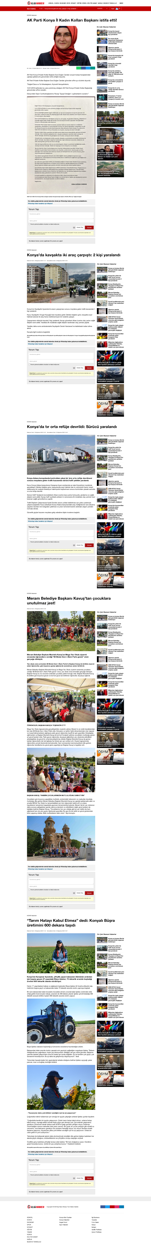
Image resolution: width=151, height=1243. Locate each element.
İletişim (94, 1227)
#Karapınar (34, 1147)
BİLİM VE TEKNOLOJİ (110, 3)
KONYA (56, 3)
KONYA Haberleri (32, 15)
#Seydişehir (85, 335)
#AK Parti (29, 196)
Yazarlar (94, 1220)
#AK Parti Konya (36, 196)
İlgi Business (96, 1217)
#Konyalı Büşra (58, 1147)
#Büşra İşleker (50, 1147)
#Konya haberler (42, 335)
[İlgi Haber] (35, 5)
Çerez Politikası (96, 1232)
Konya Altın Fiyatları (65, 1217)
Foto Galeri (95, 1222)
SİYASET (73, 3)
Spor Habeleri (63, 1225)
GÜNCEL (51, 3)
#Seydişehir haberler (62, 335)
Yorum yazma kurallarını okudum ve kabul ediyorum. (44, 224)
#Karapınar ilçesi (41, 1147)
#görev (63, 196)
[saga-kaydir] (37, 8)
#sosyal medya (56, 196)
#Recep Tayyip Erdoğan (75, 196)
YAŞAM (29, 1232)
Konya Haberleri (64, 1220)
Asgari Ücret (63, 1222)
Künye (94, 1225)
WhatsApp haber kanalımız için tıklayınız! (40, 203)
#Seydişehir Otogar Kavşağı (75, 335)
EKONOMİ (63, 3)
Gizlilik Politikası (97, 1229)
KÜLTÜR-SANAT (92, 3)
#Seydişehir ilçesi (51, 335)
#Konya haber (34, 335)
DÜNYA (84, 3)
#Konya (29, 335)
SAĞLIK (100, 3)
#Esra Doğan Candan (46, 196)
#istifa (66, 196)
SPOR (68, 3)
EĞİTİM (79, 3)
